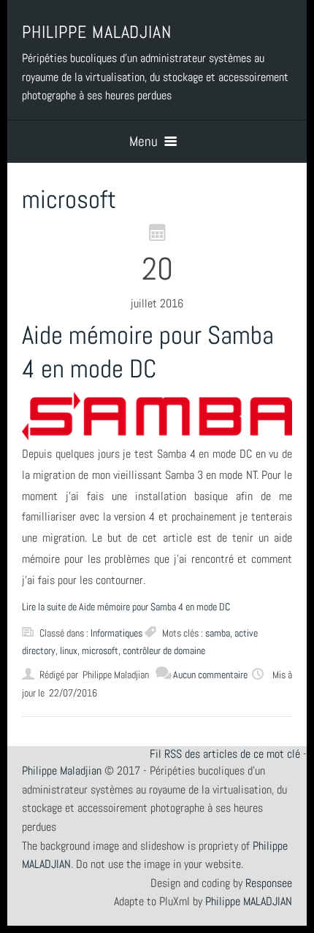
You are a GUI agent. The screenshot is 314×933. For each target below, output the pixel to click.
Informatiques (116, 633)
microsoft (100, 650)
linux (68, 650)
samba (217, 633)
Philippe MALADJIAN (248, 901)
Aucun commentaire (210, 674)
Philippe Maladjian (62, 770)
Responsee (268, 883)
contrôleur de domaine (164, 650)
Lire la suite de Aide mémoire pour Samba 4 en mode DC (126, 606)
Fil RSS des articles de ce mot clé (225, 753)
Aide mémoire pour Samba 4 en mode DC (148, 352)
